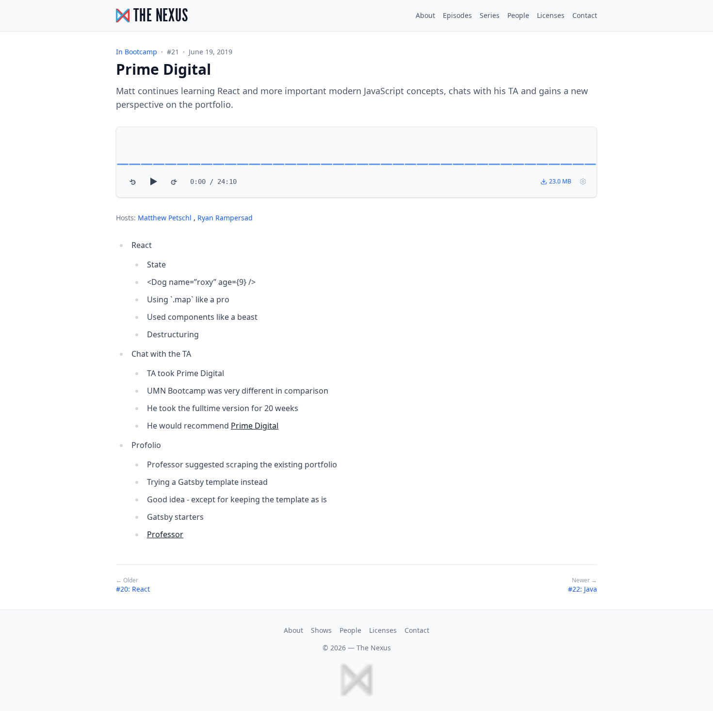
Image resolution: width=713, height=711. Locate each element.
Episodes (457, 15)
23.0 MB (560, 181)
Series (490, 15)
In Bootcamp (136, 51)
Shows (321, 630)
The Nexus (373, 647)
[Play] (153, 181)
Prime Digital (254, 425)
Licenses (551, 15)
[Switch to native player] (583, 181)
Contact (584, 15)
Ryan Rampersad (225, 217)
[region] (356, 162)
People (518, 15)
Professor (165, 534)
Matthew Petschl (166, 217)
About (425, 15)
